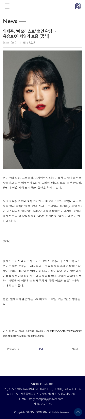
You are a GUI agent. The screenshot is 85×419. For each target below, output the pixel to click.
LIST (40, 349)
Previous (13, 349)
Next (75, 349)
